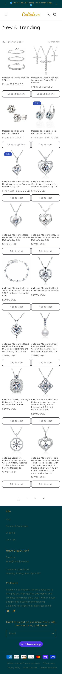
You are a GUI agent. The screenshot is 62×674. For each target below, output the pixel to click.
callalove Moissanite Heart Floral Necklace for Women (45, 289)
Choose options (17, 93)
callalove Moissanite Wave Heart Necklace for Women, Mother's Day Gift (16, 184)
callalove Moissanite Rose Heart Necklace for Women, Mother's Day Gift (16, 237)
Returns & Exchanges (17, 526)
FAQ (8, 519)
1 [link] (18, 498)
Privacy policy (14, 668)
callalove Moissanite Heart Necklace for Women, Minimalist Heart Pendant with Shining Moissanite (15, 347)
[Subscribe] (52, 633)
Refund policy (49, 663)
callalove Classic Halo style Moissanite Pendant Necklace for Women (16, 402)
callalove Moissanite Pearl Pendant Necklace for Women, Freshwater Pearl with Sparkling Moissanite (44, 347)
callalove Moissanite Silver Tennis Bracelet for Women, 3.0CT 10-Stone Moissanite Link (16, 292)
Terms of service (30, 668)
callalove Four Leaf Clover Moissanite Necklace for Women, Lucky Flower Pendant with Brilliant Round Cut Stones (44, 404)
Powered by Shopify (31, 663)
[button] (6, 14)
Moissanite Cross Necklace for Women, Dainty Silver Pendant (44, 80)
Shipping (10, 532)
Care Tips (11, 539)
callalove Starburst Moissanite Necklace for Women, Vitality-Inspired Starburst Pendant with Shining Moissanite (14, 463)
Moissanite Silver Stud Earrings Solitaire (13, 132)
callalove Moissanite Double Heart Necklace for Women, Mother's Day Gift (45, 237)
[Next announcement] (56, 4)
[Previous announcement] (5, 4)
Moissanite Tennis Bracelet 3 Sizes (15, 78)
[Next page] (43, 498)
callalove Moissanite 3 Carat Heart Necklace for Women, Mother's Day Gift (44, 184)
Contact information (48, 668)
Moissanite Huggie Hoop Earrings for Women (43, 132)
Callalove (18, 663)
